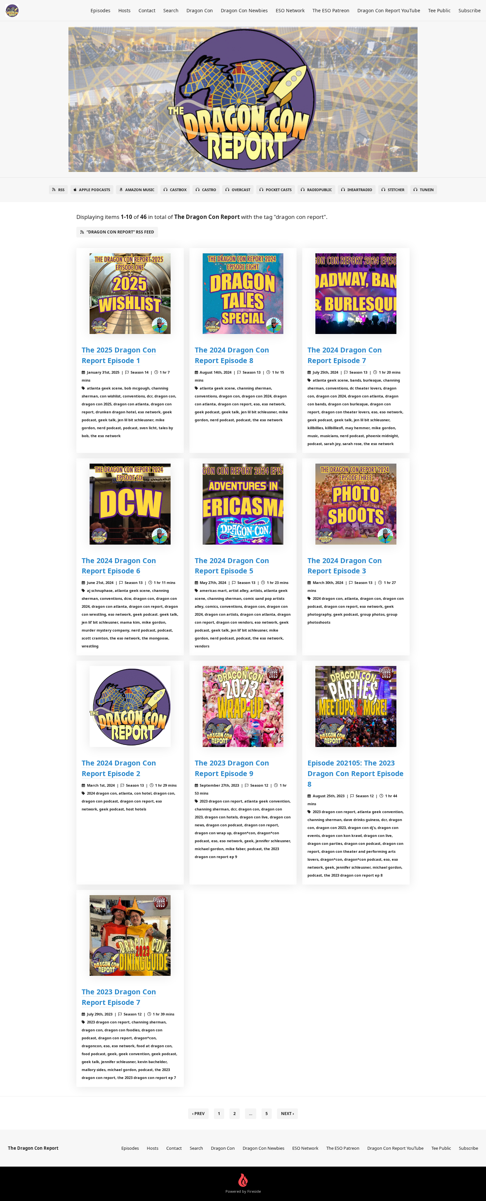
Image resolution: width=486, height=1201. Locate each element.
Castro (209, 189)
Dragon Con (199, 10)
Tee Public (439, 10)
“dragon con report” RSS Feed (120, 232)
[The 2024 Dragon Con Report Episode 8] (243, 293)
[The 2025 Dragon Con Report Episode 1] (130, 293)
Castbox (178, 189)
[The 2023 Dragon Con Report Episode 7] (130, 935)
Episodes (100, 10)
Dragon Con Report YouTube (388, 10)
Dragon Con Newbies (244, 10)
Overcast (241, 189)
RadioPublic (319, 189)
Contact (147, 10)
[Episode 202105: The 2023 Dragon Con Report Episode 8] (356, 706)
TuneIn (427, 189)
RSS (61, 189)
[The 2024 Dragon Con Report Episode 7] (356, 293)
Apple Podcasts (94, 189)
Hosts (124, 10)
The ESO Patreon (330, 10)
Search (171, 10)
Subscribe (470, 10)
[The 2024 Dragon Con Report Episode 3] (356, 504)
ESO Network (290, 10)
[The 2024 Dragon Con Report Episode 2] (130, 706)
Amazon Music (139, 189)
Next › (287, 1113)
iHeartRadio (359, 189)
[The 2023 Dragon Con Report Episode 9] (243, 706)
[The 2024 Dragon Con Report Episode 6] (130, 504)
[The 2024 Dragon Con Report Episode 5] (243, 504)
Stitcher (396, 189)
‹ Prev (198, 1113)
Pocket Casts (279, 189)
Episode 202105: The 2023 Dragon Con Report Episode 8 (355, 773)
